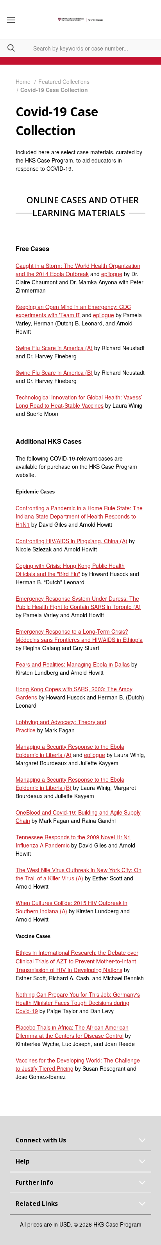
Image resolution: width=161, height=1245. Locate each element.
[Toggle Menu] (10, 19)
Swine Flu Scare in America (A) (54, 348)
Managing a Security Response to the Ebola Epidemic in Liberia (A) (70, 751)
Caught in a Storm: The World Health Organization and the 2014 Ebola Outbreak (78, 270)
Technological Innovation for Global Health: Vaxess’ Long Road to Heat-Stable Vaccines (79, 401)
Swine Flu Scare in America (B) (54, 372)
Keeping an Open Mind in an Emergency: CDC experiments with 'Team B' (73, 311)
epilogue (111, 274)
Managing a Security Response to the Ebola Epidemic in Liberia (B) (70, 783)
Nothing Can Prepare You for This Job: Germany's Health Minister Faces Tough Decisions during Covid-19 (78, 1002)
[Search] (7, 48)
